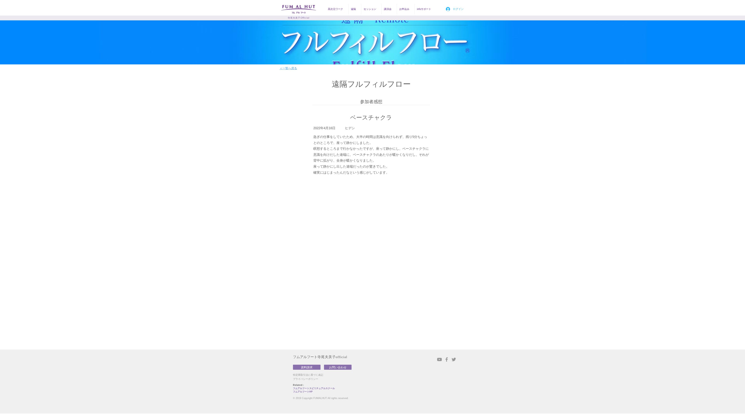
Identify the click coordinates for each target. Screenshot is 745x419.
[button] (337, 9)
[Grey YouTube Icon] (439, 359)
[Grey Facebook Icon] (447, 359)
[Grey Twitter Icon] (454, 359)
